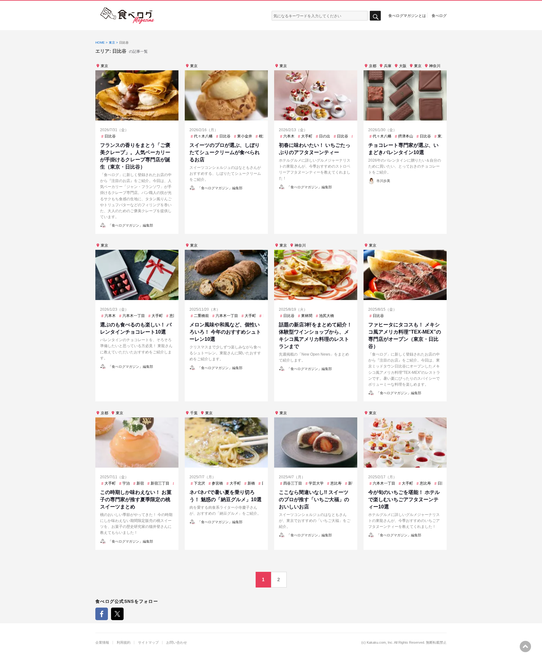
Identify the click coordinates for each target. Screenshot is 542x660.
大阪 (402, 66)
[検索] (375, 16)
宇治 (126, 483)
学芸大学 (316, 483)
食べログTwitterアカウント (117, 614)
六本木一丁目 (133, 316)
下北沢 (199, 483)
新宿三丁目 (160, 483)
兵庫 (387, 66)
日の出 (324, 136)
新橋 (251, 483)
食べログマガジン (127, 16)
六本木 (289, 136)
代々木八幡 (203, 136)
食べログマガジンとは (407, 15)
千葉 (194, 413)
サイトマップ (148, 642)
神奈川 (434, 66)
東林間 (306, 316)
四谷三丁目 (292, 483)
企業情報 (102, 642)
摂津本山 (405, 136)
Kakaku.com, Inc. (380, 642)
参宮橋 (217, 483)
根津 (262, 136)
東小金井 (244, 136)
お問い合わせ (176, 642)
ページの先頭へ (525, 646)
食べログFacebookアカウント (101, 614)
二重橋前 (201, 316)
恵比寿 (175, 316)
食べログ (439, 15)
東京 (104, 66)
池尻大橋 (326, 316)
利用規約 (123, 642)
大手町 (306, 136)
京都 (372, 66)
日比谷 (110, 136)
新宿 (140, 483)
